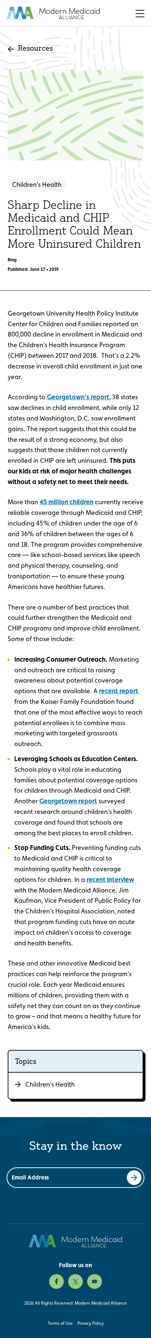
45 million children (66, 502)
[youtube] (94, 1281)
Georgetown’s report (78, 397)
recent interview (110, 879)
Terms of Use (60, 1323)
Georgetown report (68, 801)
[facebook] (56, 1281)
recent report (118, 691)
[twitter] (75, 1281)
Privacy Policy (90, 1323)
